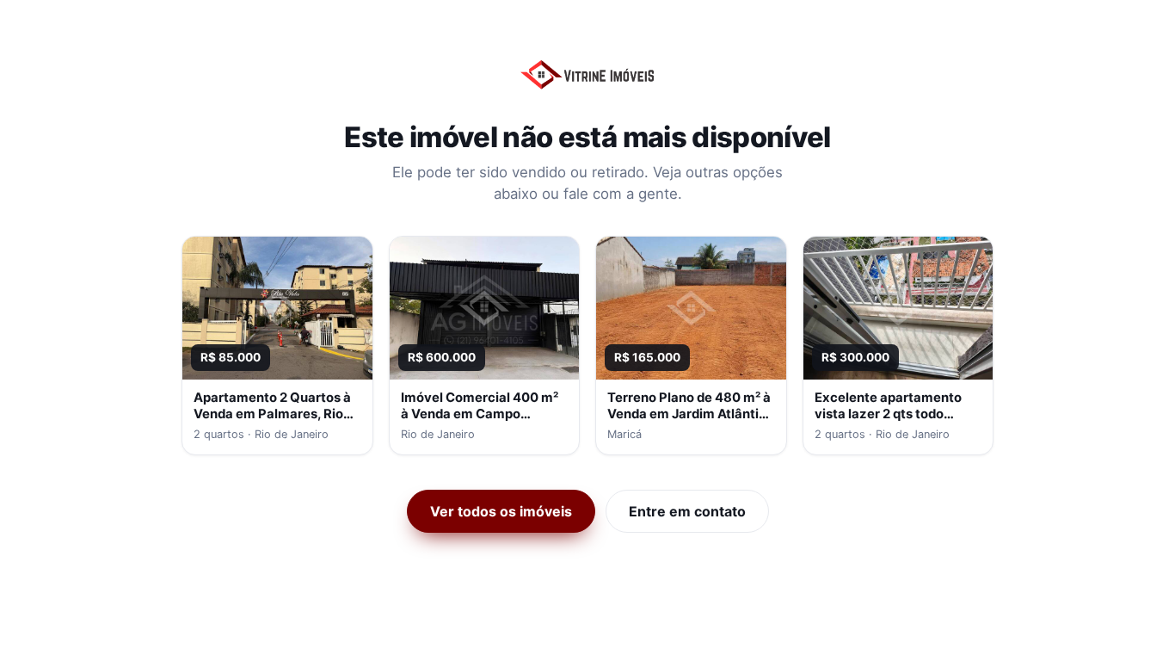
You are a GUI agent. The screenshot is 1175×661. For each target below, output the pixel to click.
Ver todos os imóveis (501, 511)
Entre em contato (687, 511)
